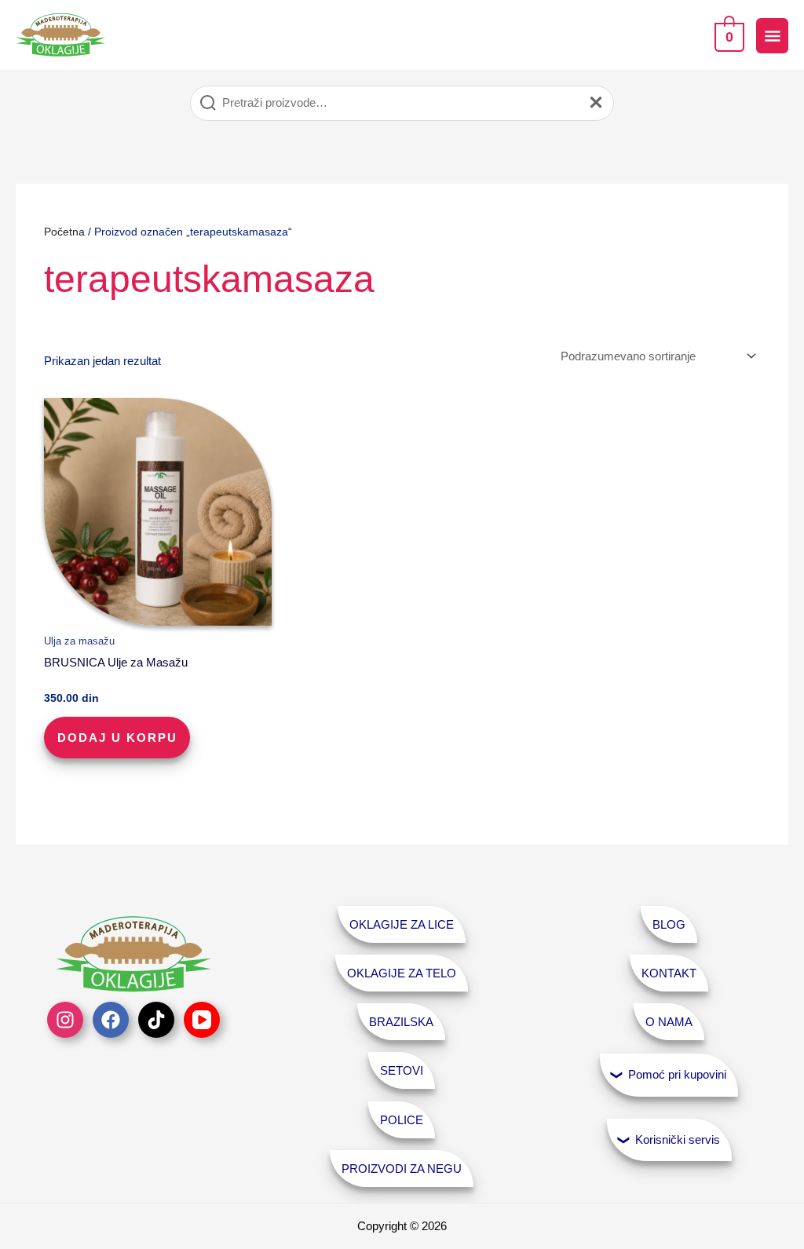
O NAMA (669, 1021)
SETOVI (401, 1070)
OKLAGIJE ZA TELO (401, 973)
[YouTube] (202, 1020)
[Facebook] (111, 1020)
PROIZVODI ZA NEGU (402, 1168)
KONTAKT (668, 973)
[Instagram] (65, 1020)
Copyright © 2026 (402, 1226)
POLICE (401, 1120)
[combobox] (402, 103)
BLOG (668, 924)
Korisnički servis (677, 1139)
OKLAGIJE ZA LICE (401, 924)
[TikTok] (156, 1020)
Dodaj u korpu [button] (117, 737)
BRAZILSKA (401, 1021)
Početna (64, 232)
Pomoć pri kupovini (677, 1074)
